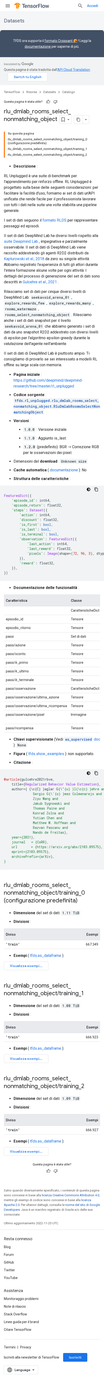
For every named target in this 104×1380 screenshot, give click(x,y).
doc (82, 739)
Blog (7, 1247)
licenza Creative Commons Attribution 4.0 (70, 1195)
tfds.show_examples (46, 753)
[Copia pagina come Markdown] (78, 119)
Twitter (9, 1270)
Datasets (14, 21)
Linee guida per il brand (21, 1322)
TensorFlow (12, 92)
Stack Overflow (15, 1314)
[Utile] (48, 101)
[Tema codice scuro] (88, 489)
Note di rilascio (15, 1306)
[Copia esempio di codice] (96, 489)
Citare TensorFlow (17, 1330)
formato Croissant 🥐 (61, 41)
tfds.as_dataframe (45, 955)
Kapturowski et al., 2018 (24, 259)
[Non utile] (55, 101)
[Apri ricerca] (80, 6)
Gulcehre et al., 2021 (40, 282)
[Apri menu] (8, 6)
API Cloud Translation (73, 70)
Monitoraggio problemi (21, 1299)
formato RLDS (55, 220)
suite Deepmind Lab (21, 241)
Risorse (31, 92)
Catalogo (68, 92)
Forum (9, 1255)
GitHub (9, 1262)
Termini (9, 1347)
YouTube (11, 1278)
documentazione (38, 46)
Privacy (25, 1347)
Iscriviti (75, 1357)
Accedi (92, 6)
